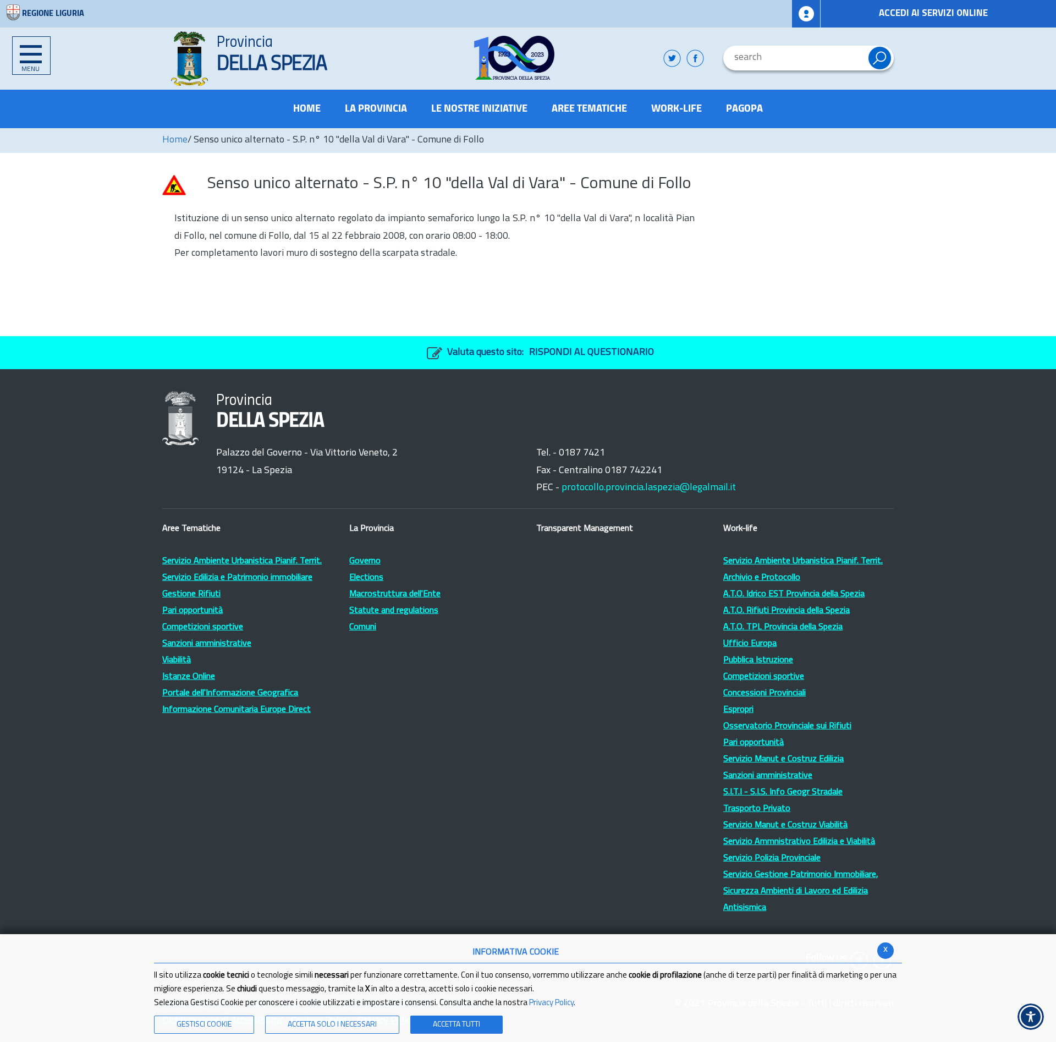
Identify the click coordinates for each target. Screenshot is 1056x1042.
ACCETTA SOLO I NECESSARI (332, 1025)
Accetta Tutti (456, 1025)
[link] (514, 58)
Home (175, 140)
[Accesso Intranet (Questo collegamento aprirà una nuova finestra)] (806, 14)
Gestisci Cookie (204, 1025)
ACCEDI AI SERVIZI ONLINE (933, 13)
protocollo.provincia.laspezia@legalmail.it (649, 488)
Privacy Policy (551, 1003)
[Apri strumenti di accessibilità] (1031, 1016)
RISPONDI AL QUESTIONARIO (591, 353)
